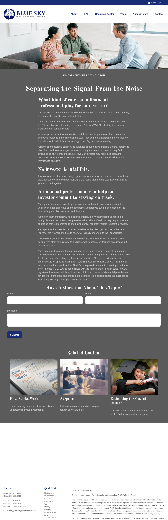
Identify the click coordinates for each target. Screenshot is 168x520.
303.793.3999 (15, 493)
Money (47, 507)
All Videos (48, 515)
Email (88, 293)
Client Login (156, 3)
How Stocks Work (24, 399)
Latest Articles (50, 512)
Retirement (49, 493)
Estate (47, 498)
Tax (45, 504)
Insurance (48, 501)
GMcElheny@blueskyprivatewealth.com (19, 511)
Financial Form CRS (83, 490)
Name (10, 293)
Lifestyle (47, 509)
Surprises (67, 399)
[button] (73, 14)
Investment (49, 496)
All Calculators (50, 518)
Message (12, 310)
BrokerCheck (130, 495)
